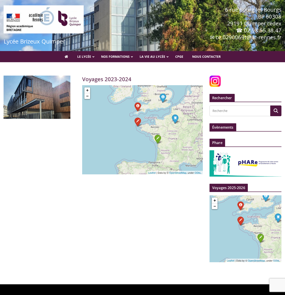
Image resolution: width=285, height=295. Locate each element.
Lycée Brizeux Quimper (34, 41)
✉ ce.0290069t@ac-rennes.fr (245, 37)
